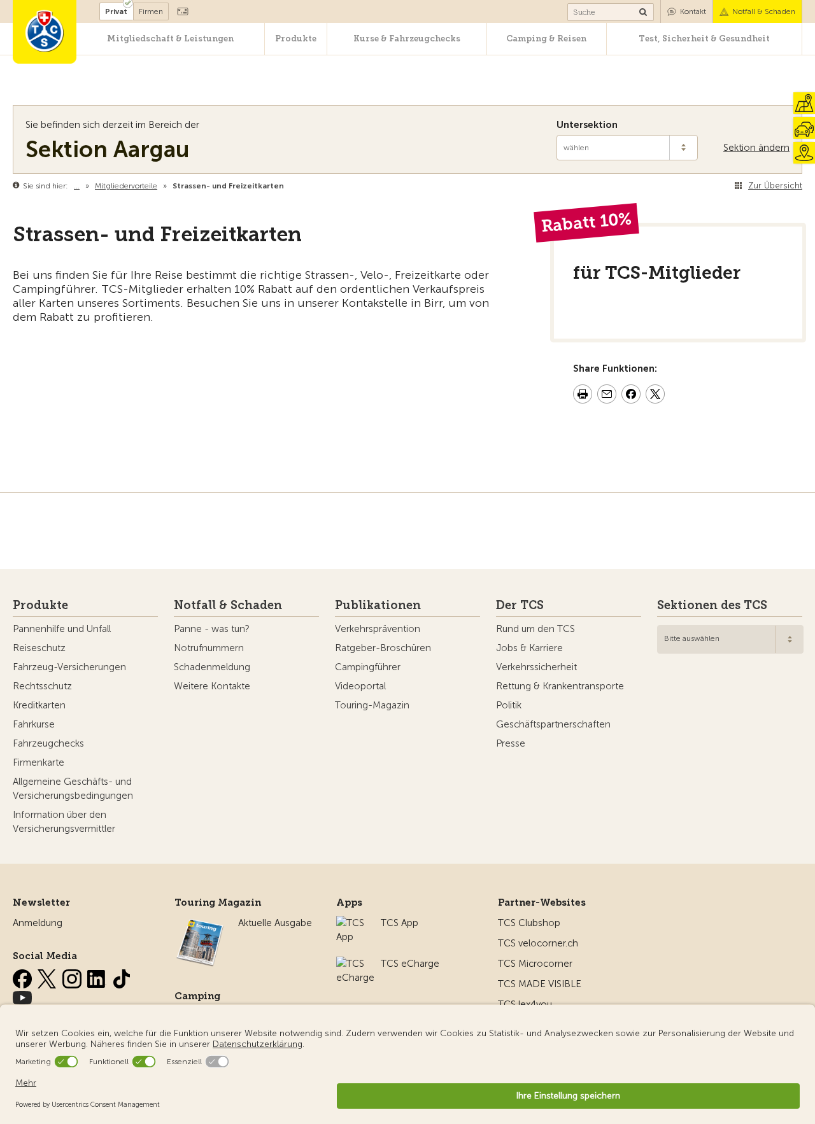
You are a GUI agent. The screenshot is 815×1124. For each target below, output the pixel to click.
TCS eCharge (410, 963)
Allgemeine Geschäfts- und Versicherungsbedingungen (73, 788)
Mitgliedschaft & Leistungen (170, 38)
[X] (48, 976)
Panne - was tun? (212, 629)
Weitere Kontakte (212, 686)
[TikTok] (121, 976)
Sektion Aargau (107, 149)
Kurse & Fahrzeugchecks (406, 38)
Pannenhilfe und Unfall (62, 629)
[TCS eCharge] (355, 963)
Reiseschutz (39, 648)
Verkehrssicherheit (536, 667)
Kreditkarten (39, 705)
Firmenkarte (38, 762)
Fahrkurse (34, 724)
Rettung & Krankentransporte (560, 686)
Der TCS (520, 605)
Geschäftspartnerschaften (553, 724)
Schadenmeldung (212, 667)
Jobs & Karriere (529, 648)
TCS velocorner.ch (538, 943)
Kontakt (693, 11)
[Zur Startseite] (44, 32)
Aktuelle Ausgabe (275, 923)
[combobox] (730, 639)
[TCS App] (352, 923)
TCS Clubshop (529, 923)
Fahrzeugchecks (48, 743)
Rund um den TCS (535, 629)
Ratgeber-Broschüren (383, 648)
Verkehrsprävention (377, 629)
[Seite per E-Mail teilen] (606, 395)
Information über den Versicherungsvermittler (64, 821)
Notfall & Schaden (763, 11)
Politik (508, 705)
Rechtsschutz (42, 686)
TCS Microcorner (535, 963)
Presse (510, 743)
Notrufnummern (209, 648)
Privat (116, 11)
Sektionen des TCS (712, 605)
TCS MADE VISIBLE (539, 984)
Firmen (151, 11)
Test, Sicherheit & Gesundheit (704, 38)
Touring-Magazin (372, 705)
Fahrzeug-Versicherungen (69, 667)
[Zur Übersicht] (287, 185)
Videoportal (360, 686)
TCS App (399, 923)
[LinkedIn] (98, 976)
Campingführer (367, 667)
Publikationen (378, 605)
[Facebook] (23, 976)
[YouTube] (22, 995)
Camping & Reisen (546, 38)
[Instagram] (73, 976)
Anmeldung (37, 923)
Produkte (295, 38)
